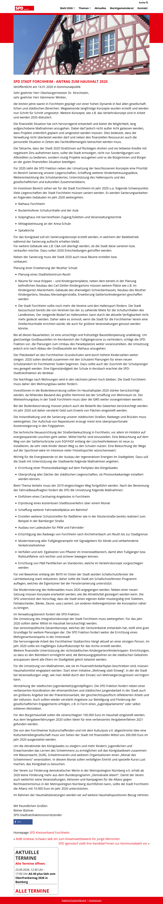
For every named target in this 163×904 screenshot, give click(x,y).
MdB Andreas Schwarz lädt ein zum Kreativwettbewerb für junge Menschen (68, 839)
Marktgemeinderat (122, 8)
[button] (23, 822)
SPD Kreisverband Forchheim (49, 832)
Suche (142, 2)
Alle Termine (32, 890)
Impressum (95, 900)
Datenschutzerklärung (74, 900)
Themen (84, 8)
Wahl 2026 (66, 8)
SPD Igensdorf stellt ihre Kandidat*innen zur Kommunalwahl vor (103, 843)
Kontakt (142, 8)
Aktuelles (100, 8)
